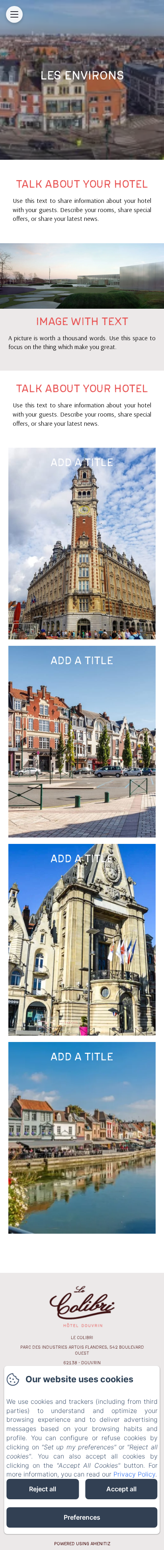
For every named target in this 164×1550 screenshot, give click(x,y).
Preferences (82, 1517)
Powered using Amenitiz (82, 1543)
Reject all (42, 1489)
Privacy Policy (134, 1474)
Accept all (121, 1489)
